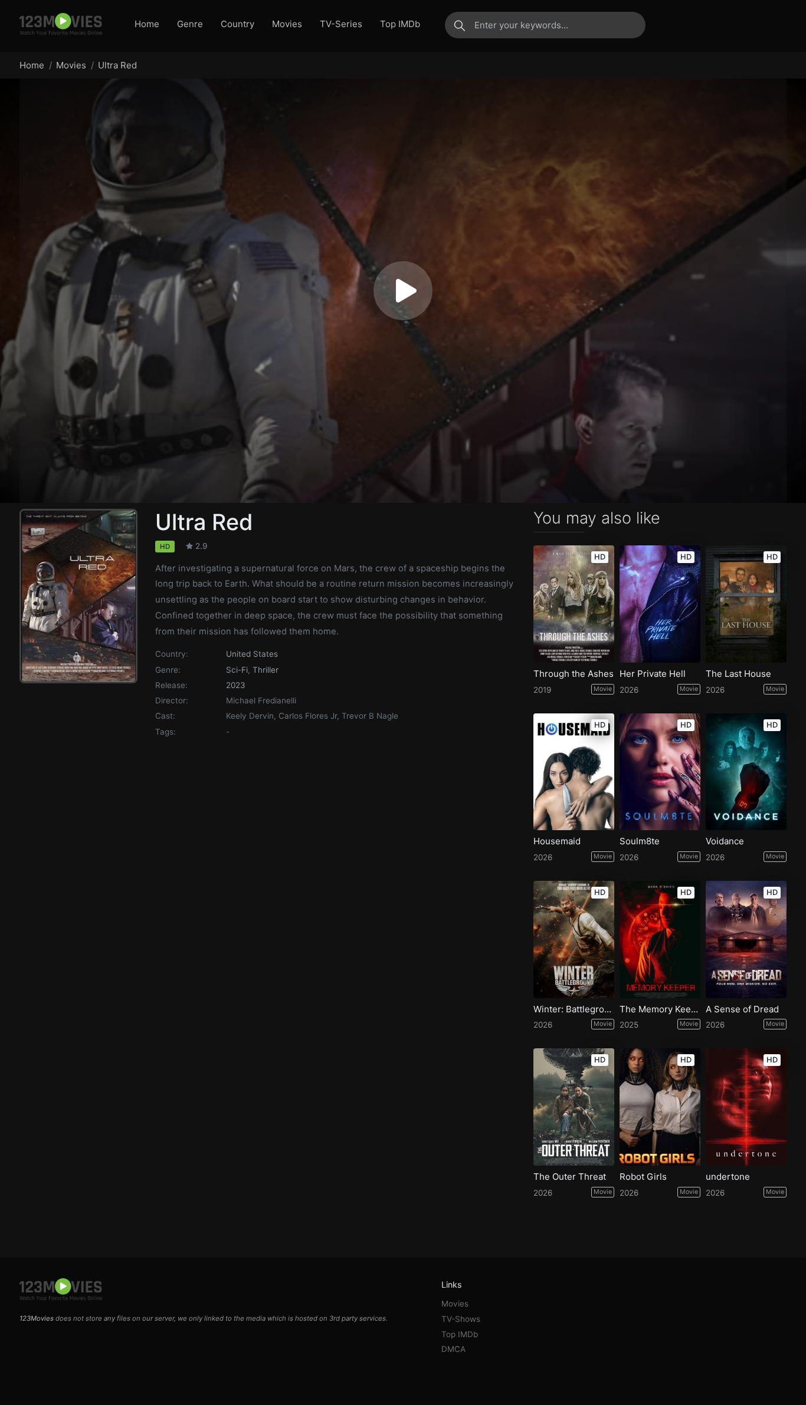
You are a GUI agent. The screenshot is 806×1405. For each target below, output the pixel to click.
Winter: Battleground (573, 1009)
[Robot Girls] (660, 1107)
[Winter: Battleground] (573, 939)
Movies (287, 23)
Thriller (266, 669)
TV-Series (341, 23)
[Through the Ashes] (573, 604)
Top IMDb (400, 23)
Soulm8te (640, 841)
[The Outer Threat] (573, 1107)
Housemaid (557, 841)
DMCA (453, 1349)
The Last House (738, 674)
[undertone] (746, 1107)
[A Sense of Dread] (746, 939)
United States (252, 654)
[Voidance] (746, 772)
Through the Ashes (573, 674)
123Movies (36, 1318)
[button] (403, 290)
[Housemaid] (573, 772)
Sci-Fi (237, 669)
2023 (235, 685)
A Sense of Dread (742, 1009)
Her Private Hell (653, 674)
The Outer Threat (569, 1177)
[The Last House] (746, 604)
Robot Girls (643, 1177)
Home (147, 23)
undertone (728, 1177)
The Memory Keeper (660, 1009)
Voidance (725, 841)
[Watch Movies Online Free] (60, 25)
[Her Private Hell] (660, 604)
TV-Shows (460, 1319)
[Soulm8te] (660, 772)
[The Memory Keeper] (660, 939)
